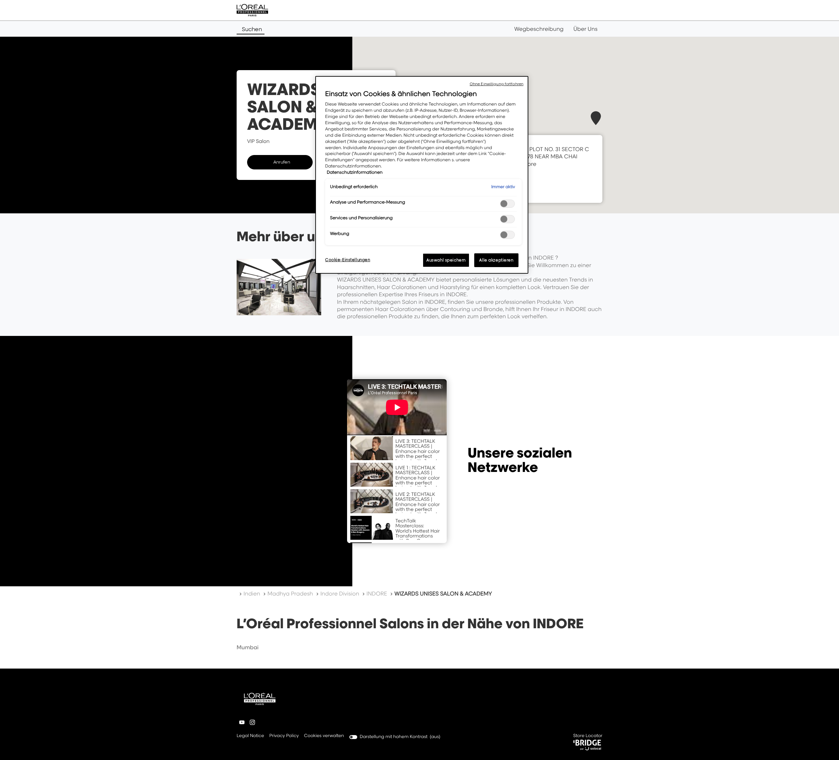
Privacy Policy (284, 736)
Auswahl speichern (446, 260)
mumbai (248, 647)
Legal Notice (250, 736)
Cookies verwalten (324, 735)
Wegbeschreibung (539, 29)
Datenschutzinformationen (354, 172)
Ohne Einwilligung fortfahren (496, 84)
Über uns (585, 29)
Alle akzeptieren (496, 260)
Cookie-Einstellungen (347, 259)
